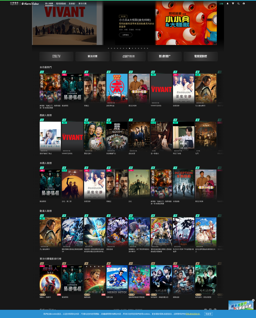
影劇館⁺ (72, 3)
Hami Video (24, 4)
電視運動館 (61, 3)
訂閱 (221, 3)
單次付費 (82, 3)
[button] (108, 48)
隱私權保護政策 (193, 314)
